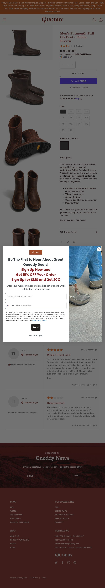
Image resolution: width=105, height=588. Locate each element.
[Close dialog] (99, 249)
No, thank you (36, 335)
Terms (45, 320)
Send (36, 327)
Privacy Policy (36, 320)
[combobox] (10, 305)
